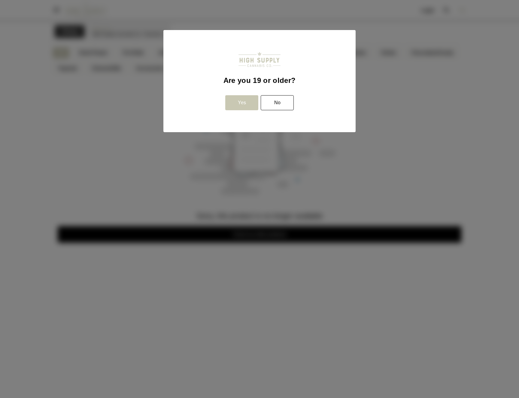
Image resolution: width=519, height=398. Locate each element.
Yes (242, 102)
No (277, 102)
